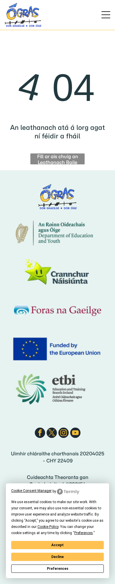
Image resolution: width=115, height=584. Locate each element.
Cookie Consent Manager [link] (31, 491)
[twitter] (52, 433)
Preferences (57, 569)
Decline (57, 557)
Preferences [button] (83, 533)
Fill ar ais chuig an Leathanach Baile (57, 158)
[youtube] (75, 433)
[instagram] (63, 433)
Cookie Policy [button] (47, 527)
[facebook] (40, 433)
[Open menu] (105, 14)
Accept (57, 545)
